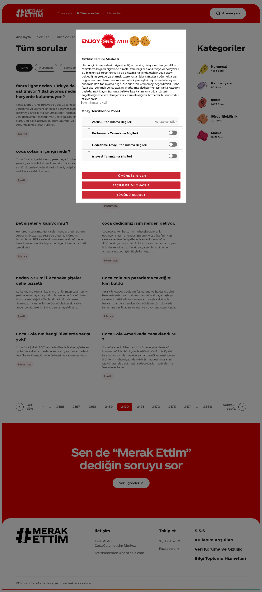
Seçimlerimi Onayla (131, 185)
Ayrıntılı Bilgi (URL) (94, 102)
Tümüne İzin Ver (131, 175)
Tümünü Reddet (131, 194)
